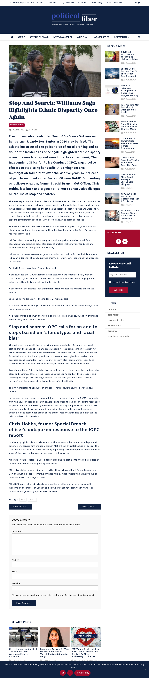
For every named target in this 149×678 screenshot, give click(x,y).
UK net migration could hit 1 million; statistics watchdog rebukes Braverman (23, 653)
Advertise (82, 3)
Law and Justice (16, 125)
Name (15, 560)
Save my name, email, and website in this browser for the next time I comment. (54, 595)
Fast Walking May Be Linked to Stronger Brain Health (130, 109)
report (46, 345)
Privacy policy (82, 673)
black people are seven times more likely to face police (72, 370)
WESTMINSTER (101, 37)
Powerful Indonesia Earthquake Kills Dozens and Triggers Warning (129, 91)
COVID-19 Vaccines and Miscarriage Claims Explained (129, 56)
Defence (112, 309)
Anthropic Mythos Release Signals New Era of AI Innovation (130, 214)
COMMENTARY (121, 37)
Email (15, 571)
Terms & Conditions (114, 3)
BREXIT (21, 37)
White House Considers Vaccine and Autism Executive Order (130, 162)
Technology (113, 315)
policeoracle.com (26, 184)
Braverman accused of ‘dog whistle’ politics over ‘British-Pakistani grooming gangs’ (54, 653)
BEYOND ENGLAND (39, 37)
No (70, 673)
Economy (112, 331)
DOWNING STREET (62, 37)
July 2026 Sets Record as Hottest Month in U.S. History (130, 198)
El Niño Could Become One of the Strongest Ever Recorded (129, 73)
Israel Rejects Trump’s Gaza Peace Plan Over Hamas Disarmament (129, 144)
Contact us (52, 3)
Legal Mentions (67, 3)
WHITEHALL (83, 37)
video (11, 212)
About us (40, 3)
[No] (145, 669)
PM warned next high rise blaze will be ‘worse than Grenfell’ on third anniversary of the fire (85, 653)
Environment (114, 325)
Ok (62, 673)
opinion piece (28, 442)
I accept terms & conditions (123, 282)
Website (16, 583)
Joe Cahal (32, 130)
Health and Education (119, 336)
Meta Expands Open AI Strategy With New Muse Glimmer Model (130, 126)
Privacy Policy (96, 3)
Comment (17, 531)
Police (32, 499)
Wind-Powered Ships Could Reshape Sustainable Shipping (128, 180)
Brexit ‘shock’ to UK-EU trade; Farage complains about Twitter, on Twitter (23, 506)
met (23, 499)
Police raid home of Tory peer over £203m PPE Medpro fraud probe (91, 506)
